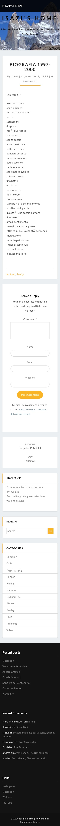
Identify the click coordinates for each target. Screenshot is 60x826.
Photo (10, 603)
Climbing (11, 556)
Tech (9, 616)
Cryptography (14, 570)
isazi (15, 76)
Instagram (8, 786)
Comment (30, 319)
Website (30, 377)
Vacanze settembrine (14, 666)
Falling (31, 721)
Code (9, 563)
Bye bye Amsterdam (26, 742)
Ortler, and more (12, 688)
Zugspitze (8, 694)
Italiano (10, 274)
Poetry (20, 274)
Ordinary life (13, 597)
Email (30, 362)
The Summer (21, 747)
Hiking (10, 583)
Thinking (11, 623)
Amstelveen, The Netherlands (31, 752)
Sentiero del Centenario (16, 682)
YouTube (7, 802)
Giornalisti (22, 727)
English (10, 576)
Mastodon (8, 660)
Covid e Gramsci (11, 677)
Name (30, 346)
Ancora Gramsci (11, 671)
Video (9, 630)
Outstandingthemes (30, 821)
